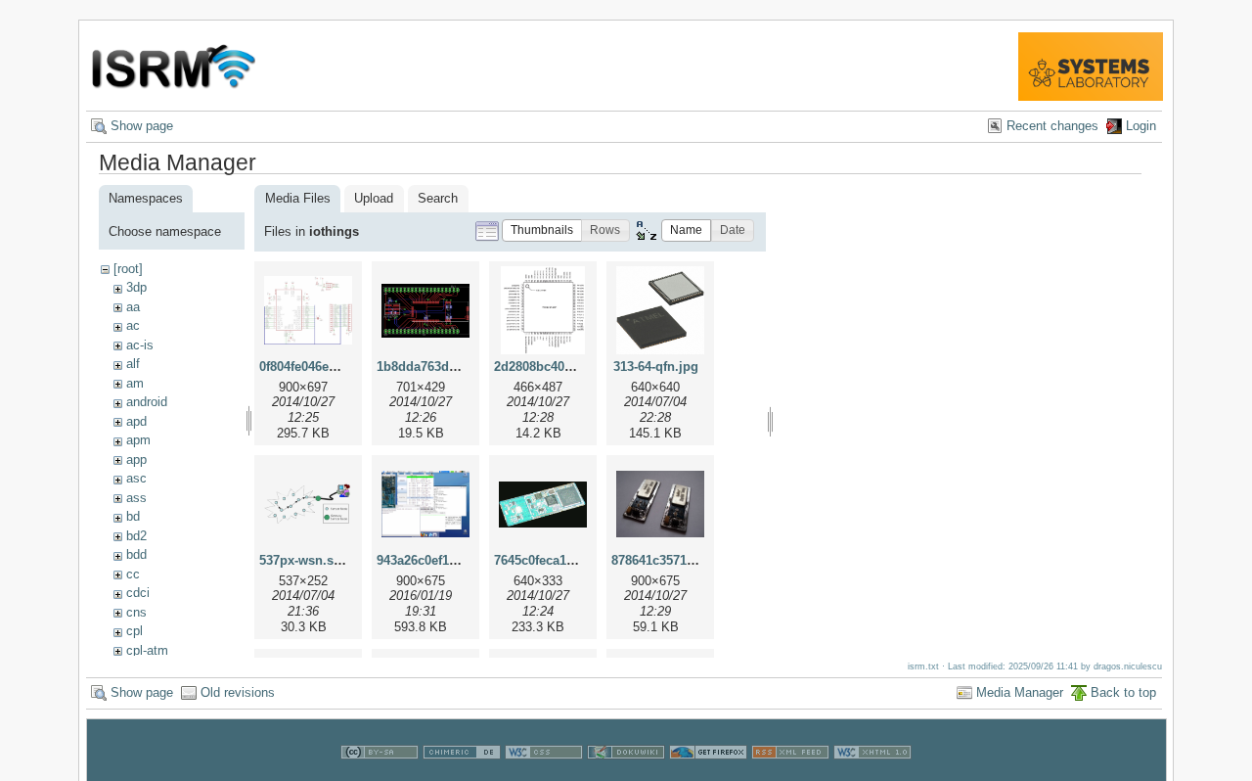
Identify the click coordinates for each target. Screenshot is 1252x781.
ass (136, 497)
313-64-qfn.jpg (655, 366)
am (135, 383)
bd (133, 516)
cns (136, 612)
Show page (142, 125)
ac (133, 325)
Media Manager (1019, 692)
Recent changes (1052, 125)
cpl (134, 630)
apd (136, 421)
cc (133, 574)
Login (1141, 125)
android (146, 401)
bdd (136, 554)
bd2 (136, 535)
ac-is (140, 345)
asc (136, 478)
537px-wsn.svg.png (317, 560)
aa (133, 306)
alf (133, 363)
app (136, 459)
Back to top (1123, 692)
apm (138, 440)
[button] (542, 230)
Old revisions (238, 692)
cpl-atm (147, 650)
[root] (128, 268)
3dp (136, 287)
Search (438, 198)
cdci (138, 592)
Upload (373, 198)
